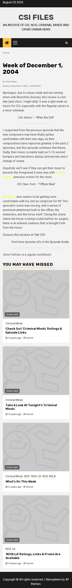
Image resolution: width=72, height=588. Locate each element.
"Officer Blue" (47, 184)
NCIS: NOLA (49, 476)
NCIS (27, 476)
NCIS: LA (36, 476)
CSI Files (36, 17)
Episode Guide (59, 242)
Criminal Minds (14, 323)
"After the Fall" (45, 117)
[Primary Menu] (16, 42)
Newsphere (53, 579)
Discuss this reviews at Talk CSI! (24, 234)
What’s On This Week (21, 481)
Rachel (29, 338)
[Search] (66, 42)
